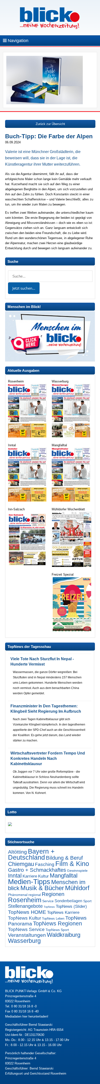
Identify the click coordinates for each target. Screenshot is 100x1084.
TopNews (49, 906)
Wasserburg (24, 941)
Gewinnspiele (77, 870)
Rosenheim (24, 900)
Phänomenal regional (24, 895)
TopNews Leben (53, 918)
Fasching (44, 864)
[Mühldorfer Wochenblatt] (71, 566)
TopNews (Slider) (71, 906)
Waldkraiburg (63, 935)
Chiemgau (21, 864)
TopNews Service (26, 929)
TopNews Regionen (57, 923)
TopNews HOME (27, 912)
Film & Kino (72, 863)
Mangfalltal (63, 875)
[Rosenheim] (28, 436)
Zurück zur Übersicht (50, 124)
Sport (87, 901)
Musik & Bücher (42, 888)
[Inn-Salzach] (28, 566)
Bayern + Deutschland (31, 854)
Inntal (15, 875)
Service (48, 901)
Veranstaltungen (27, 935)
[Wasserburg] (71, 436)
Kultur (43, 876)
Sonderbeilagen (68, 901)
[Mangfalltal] (71, 500)
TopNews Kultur (24, 918)
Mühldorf (77, 888)
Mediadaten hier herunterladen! (26, 1016)
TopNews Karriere (63, 912)
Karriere (30, 876)
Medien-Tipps (29, 882)
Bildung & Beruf (64, 858)
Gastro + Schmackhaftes (37, 870)
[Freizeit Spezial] (71, 630)
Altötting (17, 852)
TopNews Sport (57, 930)
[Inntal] (28, 500)
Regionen (53, 894)
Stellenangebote (25, 906)
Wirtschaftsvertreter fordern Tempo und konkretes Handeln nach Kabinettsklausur (47, 758)
